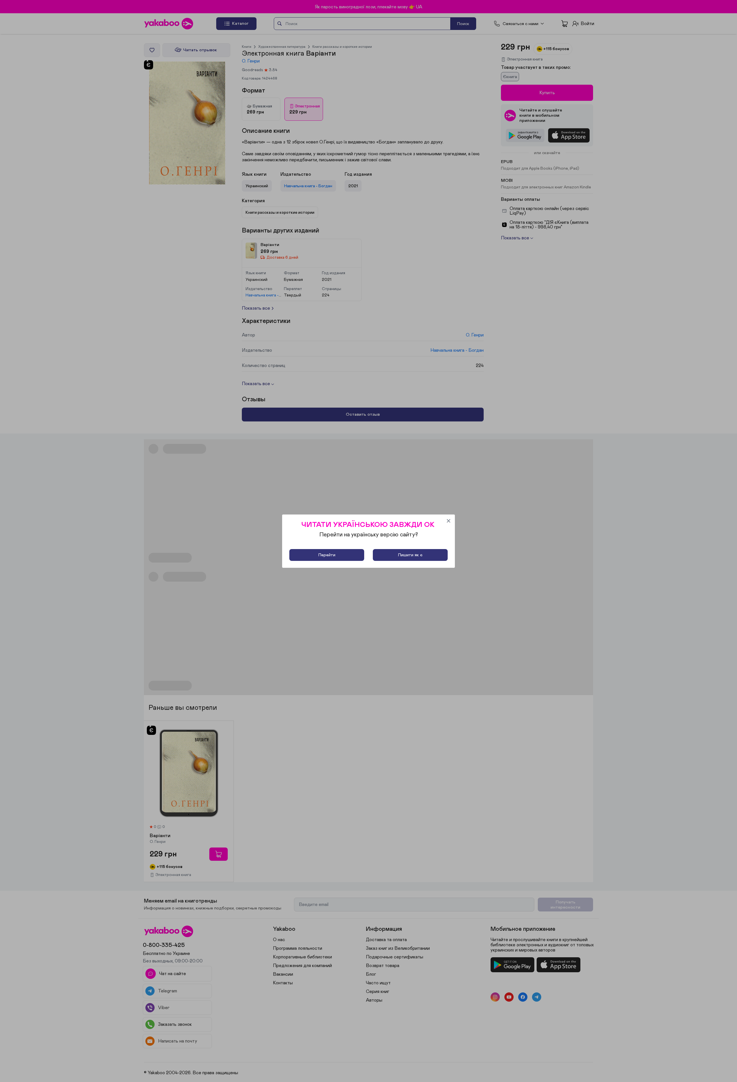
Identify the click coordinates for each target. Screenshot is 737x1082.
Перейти (326, 555)
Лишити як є (410, 555)
